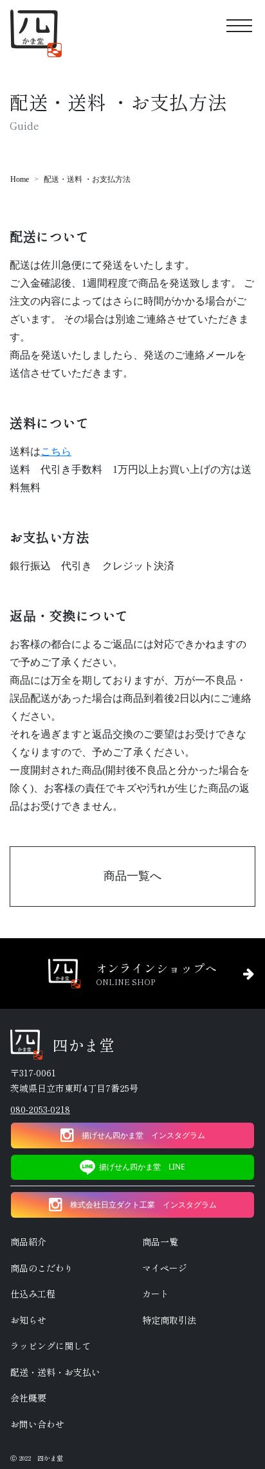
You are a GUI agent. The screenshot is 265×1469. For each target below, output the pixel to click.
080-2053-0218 (40, 1109)
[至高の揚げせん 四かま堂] (36, 34)
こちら (56, 451)
